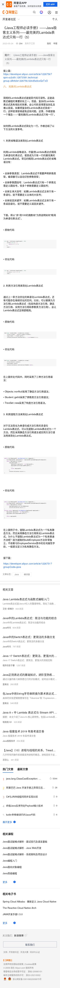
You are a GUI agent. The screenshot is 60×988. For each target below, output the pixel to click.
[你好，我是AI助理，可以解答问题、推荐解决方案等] (41, 12)
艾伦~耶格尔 (8, 608)
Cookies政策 (30, 964)
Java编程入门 (10, 860)
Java (16, 574)
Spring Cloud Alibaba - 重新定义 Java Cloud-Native (29, 901)
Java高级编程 (10, 873)
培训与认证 (35, 952)
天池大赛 (24, 952)
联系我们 (30, 944)
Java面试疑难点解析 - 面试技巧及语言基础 (25, 841)
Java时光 (7, 627)
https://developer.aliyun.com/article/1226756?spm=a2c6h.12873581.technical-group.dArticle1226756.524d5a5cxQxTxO (27, 77)
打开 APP (50, 4)
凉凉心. (6, 759)
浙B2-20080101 (35, 971)
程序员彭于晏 (9, 665)
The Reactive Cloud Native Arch (19, 907)
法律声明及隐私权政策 (13, 964)
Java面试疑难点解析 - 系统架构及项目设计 (25, 854)
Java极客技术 (9, 740)
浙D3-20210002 (33, 975)
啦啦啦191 (7, 722)
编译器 (27, 574)
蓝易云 (6, 684)
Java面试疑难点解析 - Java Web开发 (22, 848)
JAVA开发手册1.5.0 (13, 914)
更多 (5, 882)
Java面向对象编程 (12, 867)
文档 (5, 952)
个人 (55, 19)
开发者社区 (14, 952)
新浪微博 (19, 935)
